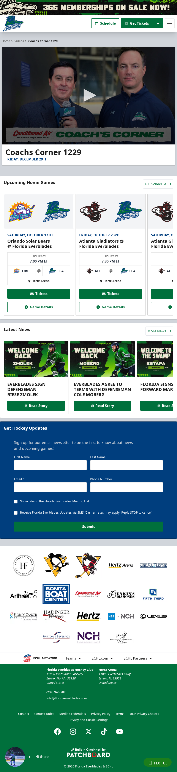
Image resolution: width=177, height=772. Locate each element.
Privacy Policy (100, 714)
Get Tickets (139, 23)
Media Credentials (72, 714)
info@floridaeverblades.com (66, 698)
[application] (88, 95)
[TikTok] (104, 732)
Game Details (41, 307)
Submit (88, 526)
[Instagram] (73, 732)
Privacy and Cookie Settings (88, 720)
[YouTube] (120, 732)
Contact (23, 714)
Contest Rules (44, 714)
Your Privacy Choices (144, 714)
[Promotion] (88, 7)
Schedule (108, 23)
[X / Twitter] (88, 732)
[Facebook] (57, 732)
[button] (88, 95)
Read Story (38, 405)
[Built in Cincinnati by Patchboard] (88, 752)
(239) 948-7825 (56, 692)
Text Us (160, 763)
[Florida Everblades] (13, 23)
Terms (119, 714)
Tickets (41, 293)
